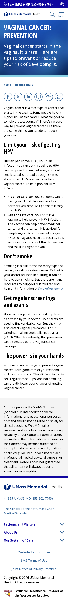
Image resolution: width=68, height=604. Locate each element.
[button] (62, 524)
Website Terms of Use (34, 552)
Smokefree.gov (51, 288)
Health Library (24, 85)
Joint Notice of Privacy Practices (34, 569)
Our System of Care (19, 540)
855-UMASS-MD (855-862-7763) (30, 4)
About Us (11, 532)
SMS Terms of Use (34, 560)
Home (7, 85)
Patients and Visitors (20, 524)
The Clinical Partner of (29, 511)
